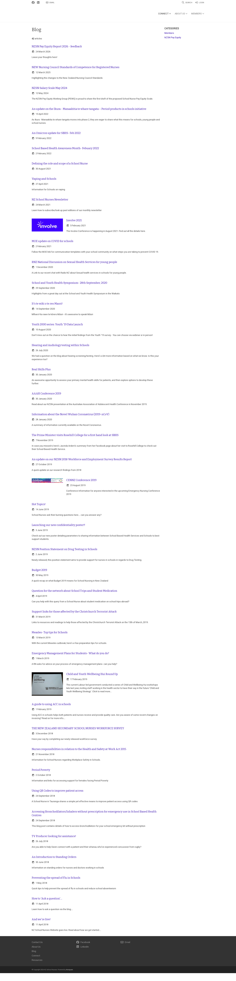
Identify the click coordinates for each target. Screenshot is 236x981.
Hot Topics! (38, 504)
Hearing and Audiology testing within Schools (60, 345)
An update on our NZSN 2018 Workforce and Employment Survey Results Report (82, 459)
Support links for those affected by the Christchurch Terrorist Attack (74, 611)
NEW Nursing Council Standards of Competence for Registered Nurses (75, 67)
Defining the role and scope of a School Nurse (60, 163)
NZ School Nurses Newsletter (50, 199)
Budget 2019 (39, 570)
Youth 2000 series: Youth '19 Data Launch (57, 324)
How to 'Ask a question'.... (47, 898)
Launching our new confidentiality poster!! (58, 525)
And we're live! (41, 919)
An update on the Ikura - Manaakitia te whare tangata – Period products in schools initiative (89, 109)
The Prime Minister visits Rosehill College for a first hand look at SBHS (75, 435)
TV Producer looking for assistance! (54, 836)
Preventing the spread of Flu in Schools (56, 877)
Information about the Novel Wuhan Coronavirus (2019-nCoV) (70, 414)
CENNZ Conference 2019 (81, 480)
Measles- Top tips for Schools (49, 632)
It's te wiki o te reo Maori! (47, 303)
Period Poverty (41, 770)
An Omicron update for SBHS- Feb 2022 (56, 133)
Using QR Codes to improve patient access (57, 790)
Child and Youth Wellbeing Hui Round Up (92, 674)
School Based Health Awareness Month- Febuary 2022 (65, 148)
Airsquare (69, 970)
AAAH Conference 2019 (46, 393)
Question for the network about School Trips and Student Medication (74, 590)
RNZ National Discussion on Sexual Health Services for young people (74, 262)
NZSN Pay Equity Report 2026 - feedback (57, 46)
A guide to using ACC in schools (51, 704)
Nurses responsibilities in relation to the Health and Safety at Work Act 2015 (79, 749)
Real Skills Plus (41, 369)
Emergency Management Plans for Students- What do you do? (70, 653)
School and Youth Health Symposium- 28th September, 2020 (69, 282)
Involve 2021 (74, 220)
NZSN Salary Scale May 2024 (49, 88)
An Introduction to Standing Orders (54, 857)
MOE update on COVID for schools (52, 241)
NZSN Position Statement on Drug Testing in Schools (64, 549)
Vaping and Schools (44, 178)
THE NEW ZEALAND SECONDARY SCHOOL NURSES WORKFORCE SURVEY (78, 728)
